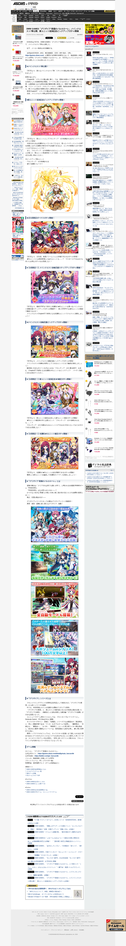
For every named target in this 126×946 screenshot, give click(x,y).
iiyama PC (57, 913)
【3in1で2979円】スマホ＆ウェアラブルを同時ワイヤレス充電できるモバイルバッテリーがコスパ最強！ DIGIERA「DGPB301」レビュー (103, 105)
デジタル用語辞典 (61, 923)
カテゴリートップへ (77, 801)
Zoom (76, 19)
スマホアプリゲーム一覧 (34, 771)
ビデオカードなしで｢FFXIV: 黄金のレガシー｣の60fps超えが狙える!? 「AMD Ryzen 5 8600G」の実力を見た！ (103, 348)
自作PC (60, 11)
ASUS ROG (31, 17)
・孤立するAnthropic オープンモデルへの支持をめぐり (17, 194)
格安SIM (21, 13)
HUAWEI (48, 17)
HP (59, 15)
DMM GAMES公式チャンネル (35, 781)
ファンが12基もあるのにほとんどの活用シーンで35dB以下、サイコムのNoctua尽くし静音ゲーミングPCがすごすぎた (103, 156)
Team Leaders (60, 921)
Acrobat (25, 19)
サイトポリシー (45, 930)
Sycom (36, 15)
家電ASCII (27, 13)
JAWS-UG (43, 915)
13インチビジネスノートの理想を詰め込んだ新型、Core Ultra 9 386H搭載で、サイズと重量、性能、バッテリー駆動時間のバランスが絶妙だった (103, 236)
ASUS (54, 15)
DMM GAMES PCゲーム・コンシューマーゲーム (41, 792)
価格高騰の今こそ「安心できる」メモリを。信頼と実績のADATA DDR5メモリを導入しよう (103, 210)
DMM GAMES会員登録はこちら (36, 769)
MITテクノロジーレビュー (77, 923)
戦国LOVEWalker (94, 925)
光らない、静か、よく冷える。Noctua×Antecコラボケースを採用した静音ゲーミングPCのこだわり (102, 127)
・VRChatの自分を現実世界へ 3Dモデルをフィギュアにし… (17, 184)
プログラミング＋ (68, 921)
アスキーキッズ (14, 13)
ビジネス (24, 11)
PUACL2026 (73, 13)
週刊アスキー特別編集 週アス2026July (18, 235)
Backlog (60, 19)
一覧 (55, 37)
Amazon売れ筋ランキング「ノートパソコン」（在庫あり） (17, 29)
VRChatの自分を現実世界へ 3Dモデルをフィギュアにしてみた (49, 888)
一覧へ (111, 470)
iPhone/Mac (43, 11)
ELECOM (20, 17)
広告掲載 (81, 930)
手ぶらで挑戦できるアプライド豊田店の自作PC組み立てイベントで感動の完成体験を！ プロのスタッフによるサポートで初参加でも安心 (103, 264)
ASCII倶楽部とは (19, 208)
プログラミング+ (57, 13)
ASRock (42, 17)
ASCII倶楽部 (109, 11)
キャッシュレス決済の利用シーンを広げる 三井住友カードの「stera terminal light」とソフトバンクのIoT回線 (103, 252)
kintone (31, 19)
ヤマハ (71, 19)
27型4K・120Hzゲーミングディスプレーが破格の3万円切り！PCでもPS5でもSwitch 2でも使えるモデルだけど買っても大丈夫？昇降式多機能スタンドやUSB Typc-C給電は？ (103, 335)
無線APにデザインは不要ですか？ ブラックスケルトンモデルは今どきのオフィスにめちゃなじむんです (104, 142)
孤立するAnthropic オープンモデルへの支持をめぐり (46, 894)
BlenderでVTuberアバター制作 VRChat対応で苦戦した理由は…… (50, 896)
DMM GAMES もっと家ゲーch (35, 783)
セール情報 (91, 11)
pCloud (48, 21)
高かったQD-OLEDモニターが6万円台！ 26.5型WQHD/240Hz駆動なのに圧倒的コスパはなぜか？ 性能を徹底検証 (103, 76)
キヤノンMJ (25, 21)
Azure (36, 19)
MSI (48, 15)
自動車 (50, 11)
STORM (86, 913)
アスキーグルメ (34, 13)
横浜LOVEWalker (49, 925)
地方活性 (67, 13)
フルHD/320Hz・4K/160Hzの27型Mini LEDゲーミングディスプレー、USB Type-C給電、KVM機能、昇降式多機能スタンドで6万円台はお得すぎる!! (103, 89)
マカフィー (19, 21)
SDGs (63, 13)
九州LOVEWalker (76, 925)
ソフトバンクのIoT (82, 19)
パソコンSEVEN (42, 15)
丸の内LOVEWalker (85, 925)
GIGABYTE (37, 17)
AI (17, 11)
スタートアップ (78, 11)
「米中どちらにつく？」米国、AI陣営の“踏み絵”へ (45, 891)
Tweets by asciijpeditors (92, 46)
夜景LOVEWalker (67, 925)
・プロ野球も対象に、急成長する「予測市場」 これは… (17, 204)
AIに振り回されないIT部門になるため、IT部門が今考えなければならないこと (103, 169)
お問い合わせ (74, 930)
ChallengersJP (80, 13)
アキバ (68, 11)
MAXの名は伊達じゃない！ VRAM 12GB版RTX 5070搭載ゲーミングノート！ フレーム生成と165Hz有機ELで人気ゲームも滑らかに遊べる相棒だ (103, 61)
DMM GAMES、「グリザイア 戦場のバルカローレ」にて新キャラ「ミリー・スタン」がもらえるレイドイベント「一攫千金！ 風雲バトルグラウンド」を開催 (54, 866)
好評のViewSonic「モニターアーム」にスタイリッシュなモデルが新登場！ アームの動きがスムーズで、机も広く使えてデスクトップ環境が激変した (103, 291)
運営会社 (66, 930)
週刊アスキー (42, 13)
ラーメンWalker (31, 925)
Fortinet (65, 19)
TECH (30, 11)
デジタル (32, 3)
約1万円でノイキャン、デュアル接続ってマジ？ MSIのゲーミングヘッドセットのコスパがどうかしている (103, 223)
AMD (25, 17)
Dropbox (48, 19)
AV (64, 11)
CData (53, 19)
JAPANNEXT (31, 21)
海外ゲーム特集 (31, 773)
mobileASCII (68, 923)
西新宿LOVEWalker (58, 925)
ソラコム (42, 19)
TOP (33, 911)
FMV (20, 15)
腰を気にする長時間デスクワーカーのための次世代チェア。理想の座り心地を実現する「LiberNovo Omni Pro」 (103, 305)
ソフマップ (36, 21)
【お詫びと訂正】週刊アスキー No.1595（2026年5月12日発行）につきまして (100, 474)
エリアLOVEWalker (39, 925)
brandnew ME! (43, 21)
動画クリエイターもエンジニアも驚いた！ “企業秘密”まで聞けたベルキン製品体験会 (103, 115)
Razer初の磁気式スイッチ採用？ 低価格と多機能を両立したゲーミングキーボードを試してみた (103, 182)
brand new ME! (70, 917)
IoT (20, 11)
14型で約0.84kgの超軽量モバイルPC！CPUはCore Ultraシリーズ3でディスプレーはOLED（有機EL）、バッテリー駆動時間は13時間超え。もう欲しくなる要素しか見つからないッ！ (103, 195)
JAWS (19, 19)
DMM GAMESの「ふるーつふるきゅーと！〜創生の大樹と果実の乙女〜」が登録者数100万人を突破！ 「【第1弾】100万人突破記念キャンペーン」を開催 (55, 840)
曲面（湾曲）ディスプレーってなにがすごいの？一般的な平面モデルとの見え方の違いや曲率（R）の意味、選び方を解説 (103, 319)
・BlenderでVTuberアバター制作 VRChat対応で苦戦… (17, 199)
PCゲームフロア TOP (33, 775)
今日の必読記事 (45, 923)
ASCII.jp (19, 3)
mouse (25, 15)
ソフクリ (88, 19)
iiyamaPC (31, 15)
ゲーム (85, 11)
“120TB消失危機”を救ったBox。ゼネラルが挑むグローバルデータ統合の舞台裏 (103, 280)
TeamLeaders (49, 13)
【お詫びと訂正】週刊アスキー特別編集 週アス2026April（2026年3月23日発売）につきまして (99, 477)
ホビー (55, 11)
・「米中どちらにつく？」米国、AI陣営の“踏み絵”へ (17, 189)
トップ (13, 11)
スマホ (73, 11)
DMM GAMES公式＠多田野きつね (37, 790)
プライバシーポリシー (57, 930)
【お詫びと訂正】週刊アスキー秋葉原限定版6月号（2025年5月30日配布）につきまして (99, 481)
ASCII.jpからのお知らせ (92, 470)
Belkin (59, 17)
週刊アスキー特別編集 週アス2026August (18, 214)
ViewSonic (54, 17)
